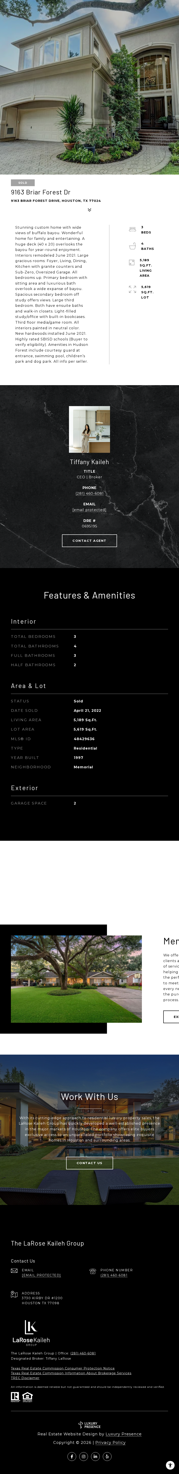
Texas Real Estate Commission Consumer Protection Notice (63, 1368)
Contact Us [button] (90, 1163)
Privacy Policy (110, 1442)
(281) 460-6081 (90, 493)
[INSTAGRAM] (83, 1456)
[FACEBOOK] (71, 1456)
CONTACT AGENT (89, 541)
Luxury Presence (124, 1434)
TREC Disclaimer (25, 1378)
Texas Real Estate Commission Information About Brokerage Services (71, 1373)
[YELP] (107, 1456)
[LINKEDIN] (95, 1456)
